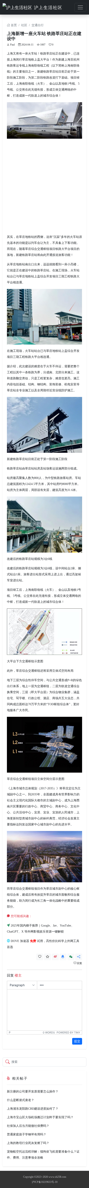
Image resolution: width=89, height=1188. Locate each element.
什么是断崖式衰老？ (20, 1100)
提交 (77, 1041)
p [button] (10, 1032)
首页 (13, 25)
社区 (24, 25)
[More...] (41, 985)
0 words (49, 1032)
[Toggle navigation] (80, 7)
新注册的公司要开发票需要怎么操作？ (32, 1091)
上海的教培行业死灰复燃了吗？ (28, 1143)
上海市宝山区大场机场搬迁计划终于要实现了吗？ (40, 1117)
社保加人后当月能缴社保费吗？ (28, 1125)
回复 (79, 963)
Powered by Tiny (68, 1032)
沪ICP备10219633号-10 (44, 1181)
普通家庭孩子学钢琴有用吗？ (26, 1134)
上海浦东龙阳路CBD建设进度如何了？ (32, 1108)
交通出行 (38, 25)
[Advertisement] (44, 186)
